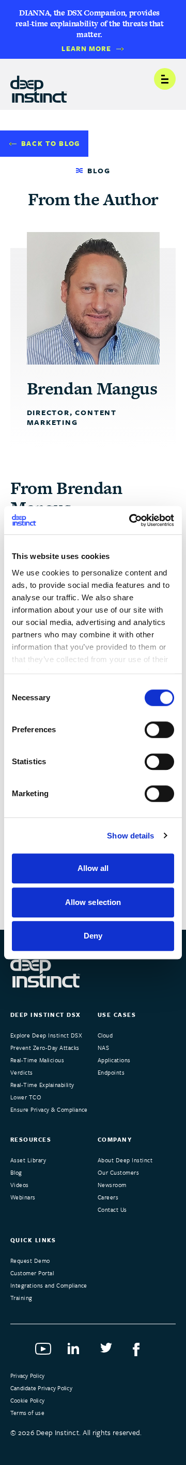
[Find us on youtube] (44, 1352)
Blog (16, 1172)
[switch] (159, 729)
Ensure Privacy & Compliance (49, 1109)
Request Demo (30, 1260)
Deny (93, 935)
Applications (114, 1060)
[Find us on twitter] (109, 1352)
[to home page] (38, 85)
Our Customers (118, 1172)
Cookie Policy (27, 1400)
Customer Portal (32, 1273)
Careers (108, 1197)
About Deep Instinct (125, 1160)
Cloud (105, 1035)
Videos (19, 1184)
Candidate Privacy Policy (41, 1388)
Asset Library (28, 1160)
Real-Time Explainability (42, 1084)
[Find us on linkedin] (76, 1352)
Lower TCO (25, 1097)
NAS (103, 1047)
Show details (130, 835)
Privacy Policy (27, 1375)
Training (21, 1297)
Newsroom (112, 1184)
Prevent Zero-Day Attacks (45, 1047)
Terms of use (27, 1412)
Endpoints (111, 1072)
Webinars (23, 1197)
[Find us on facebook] (142, 1352)
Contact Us (112, 1209)
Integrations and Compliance (48, 1285)
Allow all (93, 868)
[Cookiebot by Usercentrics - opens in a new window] (131, 520)
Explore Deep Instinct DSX (46, 1035)
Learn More (86, 49)
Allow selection (93, 902)
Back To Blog (50, 143)
